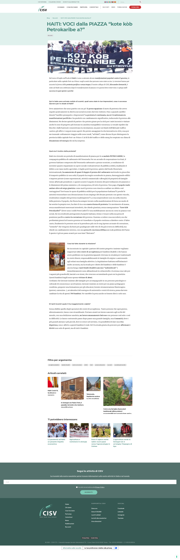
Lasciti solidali (96, 515)
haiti (91, 365)
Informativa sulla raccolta (72, 548)
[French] (108, 2)
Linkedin (120, 512)
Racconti (106, 7)
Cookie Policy (94, 538)
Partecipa (83, 7)
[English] (105, 2)
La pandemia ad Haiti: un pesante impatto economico (56, 442)
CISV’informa (42, 2)
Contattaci (94, 7)
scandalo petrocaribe (120, 365)
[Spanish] (115, 2)
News (113, 7)
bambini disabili (66, 365)
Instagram (121, 515)
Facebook (121, 508)
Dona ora (135, 7)
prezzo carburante (100, 365)
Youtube (120, 518)
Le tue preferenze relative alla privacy (98, 548)
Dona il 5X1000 (96, 512)
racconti (110, 365)
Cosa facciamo (72, 7)
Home (67, 504)
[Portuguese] (113, 2)
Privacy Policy (85, 538)
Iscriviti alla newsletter (71, 2)
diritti (86, 365)
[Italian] (110, 2)
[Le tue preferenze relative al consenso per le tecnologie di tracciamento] (176, 556)
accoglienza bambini (54, 365)
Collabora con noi (55, 2)
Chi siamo (60, 7)
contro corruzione (77, 365)
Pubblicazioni (122, 7)
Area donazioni (96, 521)
